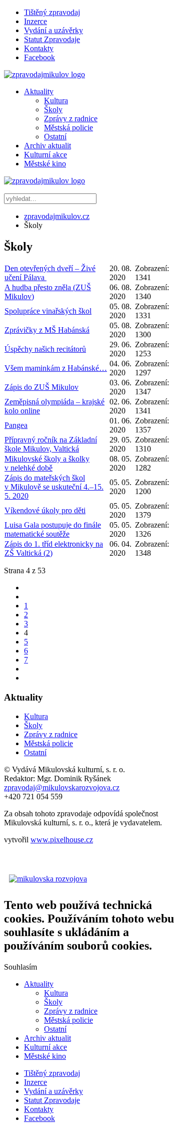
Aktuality (39, 91)
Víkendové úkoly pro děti (45, 510)
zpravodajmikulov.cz (57, 216)
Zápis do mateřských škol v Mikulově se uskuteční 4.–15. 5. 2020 (54, 487)
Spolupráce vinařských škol (48, 311)
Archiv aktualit (47, 145)
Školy (53, 109)
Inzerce (35, 21)
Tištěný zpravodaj (52, 12)
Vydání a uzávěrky (53, 30)
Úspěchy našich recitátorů (45, 349)
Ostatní (55, 136)
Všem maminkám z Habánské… (55, 368)
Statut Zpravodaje (52, 39)
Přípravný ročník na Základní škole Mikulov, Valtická (50, 444)
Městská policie (68, 127)
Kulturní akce (45, 154)
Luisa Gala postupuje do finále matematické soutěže (52, 529)
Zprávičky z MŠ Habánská (47, 330)
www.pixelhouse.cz (61, 839)
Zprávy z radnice (71, 118)
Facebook (39, 57)
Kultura (56, 100)
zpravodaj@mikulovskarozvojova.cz (62, 787)
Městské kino (45, 163)
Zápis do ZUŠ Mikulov (41, 387)
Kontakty (39, 48)
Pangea (16, 425)
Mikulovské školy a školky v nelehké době (47, 463)
